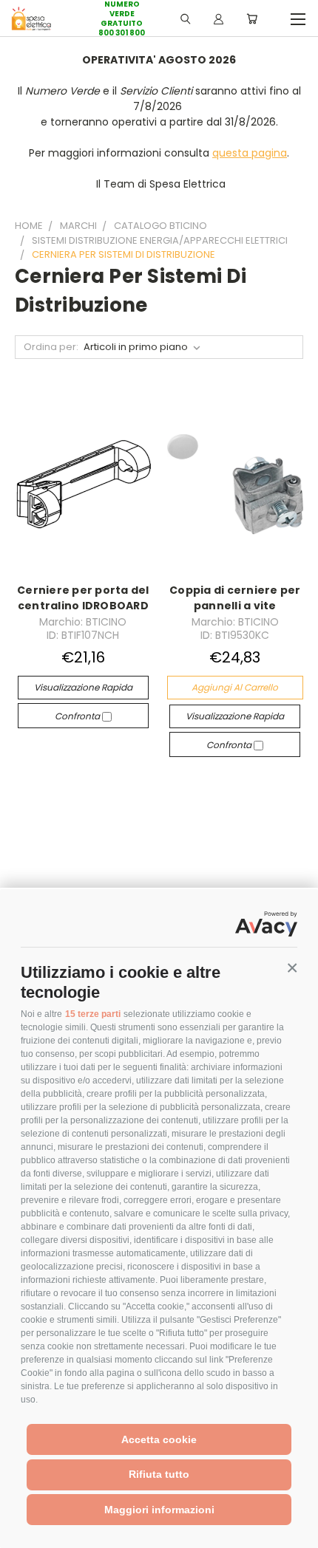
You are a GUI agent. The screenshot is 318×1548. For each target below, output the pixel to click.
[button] (292, 968)
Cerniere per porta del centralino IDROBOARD (83, 598)
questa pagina (249, 152)
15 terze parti (93, 1014)
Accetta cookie (159, 1439)
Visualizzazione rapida (83, 687)
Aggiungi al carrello (235, 687)
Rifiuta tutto (159, 1474)
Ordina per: (51, 347)
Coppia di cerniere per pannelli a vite (235, 598)
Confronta (78, 716)
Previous (23, 1533)
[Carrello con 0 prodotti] (252, 18)
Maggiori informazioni (159, 1510)
